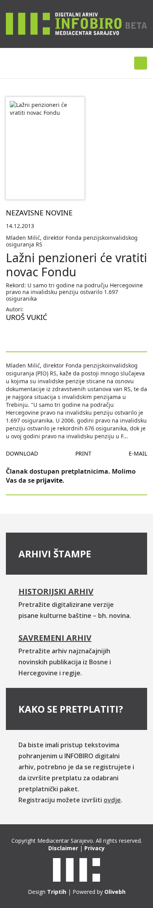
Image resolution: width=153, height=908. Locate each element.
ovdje (112, 800)
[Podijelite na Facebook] (12, 335)
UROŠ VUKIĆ (26, 317)
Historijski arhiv (55, 591)
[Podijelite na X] (37, 335)
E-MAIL (138, 453)
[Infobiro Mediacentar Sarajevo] (76, 23)
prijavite (49, 480)
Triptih (56, 891)
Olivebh (115, 891)
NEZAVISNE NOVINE (39, 212)
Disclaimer (63, 848)
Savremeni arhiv (54, 637)
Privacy (94, 848)
